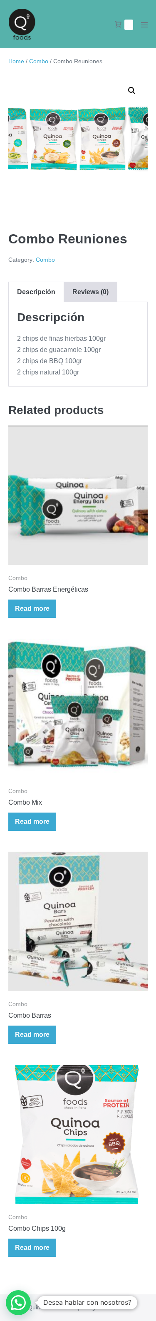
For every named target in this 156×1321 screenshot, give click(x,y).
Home (16, 61)
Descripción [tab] (36, 291)
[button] (131, 90)
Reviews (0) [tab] (90, 291)
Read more (32, 608)
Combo (38, 61)
